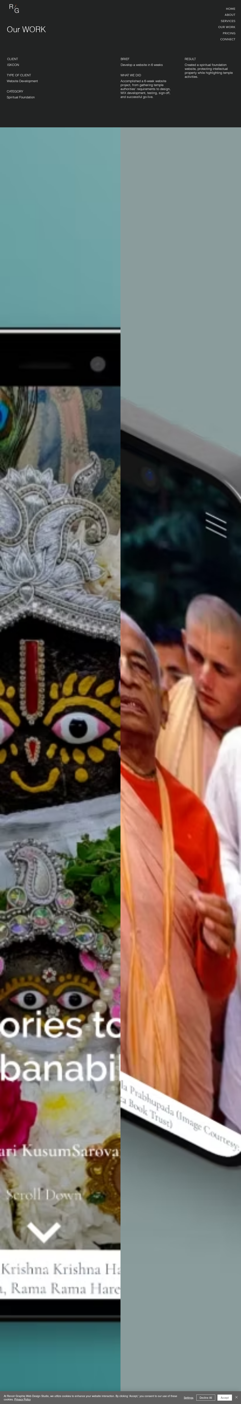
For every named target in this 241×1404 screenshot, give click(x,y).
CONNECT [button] (227, 39)
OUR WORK (226, 27)
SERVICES (228, 21)
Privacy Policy (22, 1399)
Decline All (206, 1397)
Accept (225, 1397)
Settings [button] (188, 1397)
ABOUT (230, 15)
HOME (230, 9)
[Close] (236, 1397)
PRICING (229, 33)
